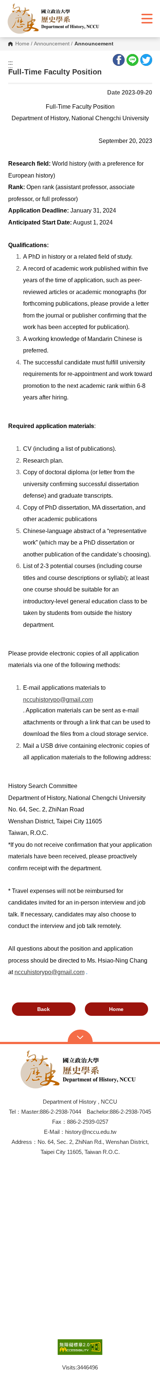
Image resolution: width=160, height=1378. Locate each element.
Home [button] (116, 1009)
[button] (55, 18)
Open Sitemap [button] (80, 1037)
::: (10, 63)
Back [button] (43, 1009)
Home (22, 44)
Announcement (52, 44)
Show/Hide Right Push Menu (147, 18)
